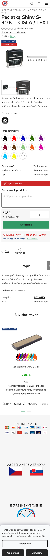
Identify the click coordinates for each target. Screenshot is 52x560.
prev (3, 346)
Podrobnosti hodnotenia (13, 32)
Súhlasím (37, 552)
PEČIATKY (39, 297)
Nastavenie (25, 543)
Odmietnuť (13, 552)
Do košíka (26, 224)
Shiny (12, 36)
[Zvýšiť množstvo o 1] (47, 215)
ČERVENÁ (19, 404)
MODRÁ (32, 404)
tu (44, 536)
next (49, 346)
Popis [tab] (26, 266)
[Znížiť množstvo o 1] (32, 215)
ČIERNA (7, 404)
